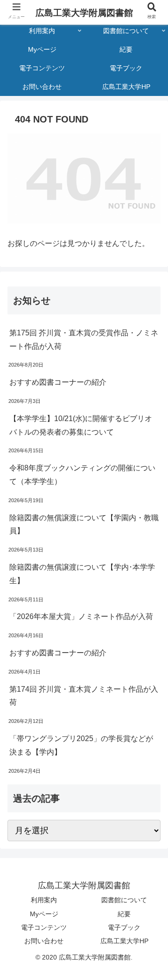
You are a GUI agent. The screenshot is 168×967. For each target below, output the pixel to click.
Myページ (44, 914)
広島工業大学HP (124, 941)
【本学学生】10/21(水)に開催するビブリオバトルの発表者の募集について (80, 425)
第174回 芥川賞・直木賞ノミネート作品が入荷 (83, 696)
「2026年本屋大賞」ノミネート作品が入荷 (81, 616)
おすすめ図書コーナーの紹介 (57, 382)
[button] (149, 820)
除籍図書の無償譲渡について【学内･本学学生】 (82, 574)
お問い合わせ (43, 941)
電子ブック (124, 927)
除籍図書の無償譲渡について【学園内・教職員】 (84, 524)
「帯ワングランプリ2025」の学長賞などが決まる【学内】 (81, 745)
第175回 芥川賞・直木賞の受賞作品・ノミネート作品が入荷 (83, 339)
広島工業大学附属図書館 (84, 13)
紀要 (124, 914)
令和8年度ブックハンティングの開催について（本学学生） (82, 474)
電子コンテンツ (44, 927)
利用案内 (44, 900)
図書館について (124, 900)
